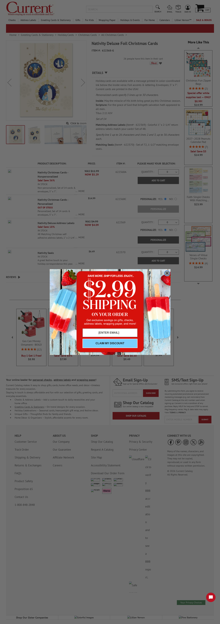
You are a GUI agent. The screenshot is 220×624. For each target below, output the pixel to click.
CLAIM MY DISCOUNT (110, 343)
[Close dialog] (167, 273)
